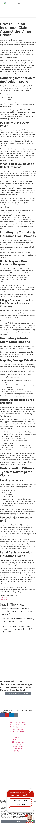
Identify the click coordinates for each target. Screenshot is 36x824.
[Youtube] (7, 715)
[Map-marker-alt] (16, 715)
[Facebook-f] (2, 715)
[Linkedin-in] (11, 715)
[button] (18, 17)
